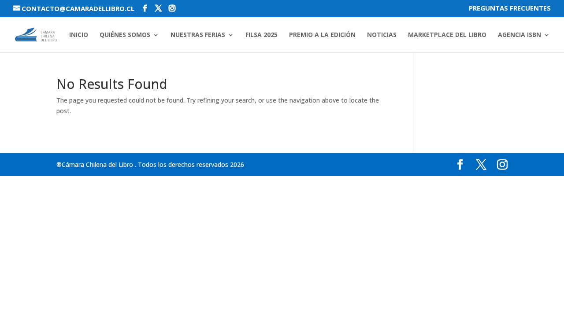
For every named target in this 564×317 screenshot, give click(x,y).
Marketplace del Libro (447, 35)
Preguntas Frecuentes (510, 8)
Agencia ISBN (519, 35)
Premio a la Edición (322, 35)
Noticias (382, 35)
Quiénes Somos (125, 35)
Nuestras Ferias (198, 35)
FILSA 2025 (261, 35)
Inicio (78, 35)
